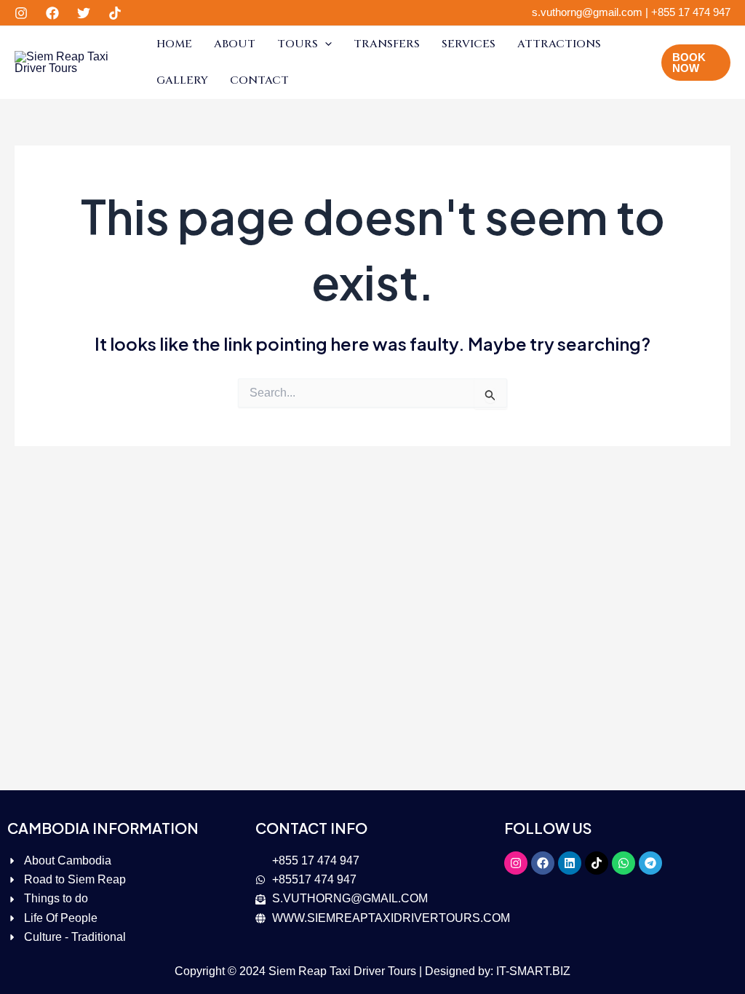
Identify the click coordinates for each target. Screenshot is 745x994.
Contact (259, 80)
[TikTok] (114, 13)
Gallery (182, 80)
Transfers (387, 44)
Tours (297, 44)
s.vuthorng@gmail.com (587, 12)
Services (468, 44)
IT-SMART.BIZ (533, 971)
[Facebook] (52, 13)
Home (174, 44)
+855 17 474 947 (690, 12)
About (234, 44)
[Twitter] (83, 13)
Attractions (559, 44)
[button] (325, 44)
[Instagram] (21, 13)
